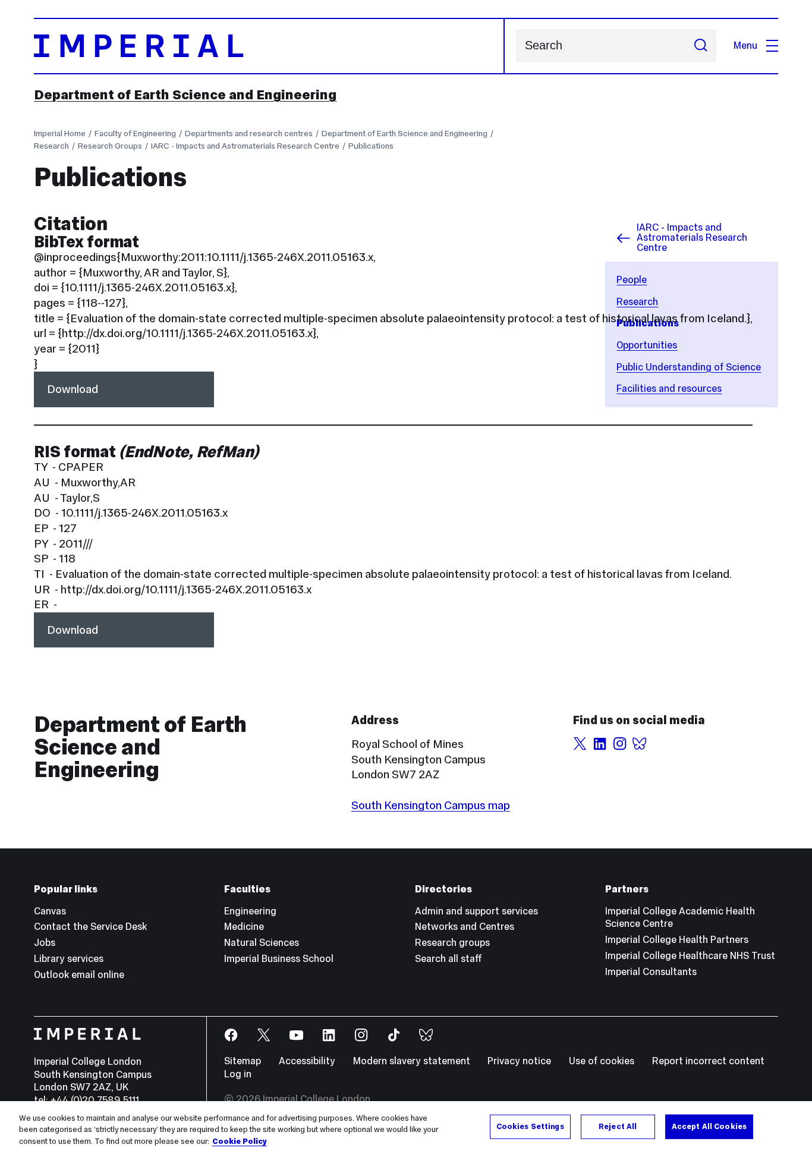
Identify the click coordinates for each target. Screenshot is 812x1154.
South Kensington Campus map (430, 805)
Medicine (244, 926)
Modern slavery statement (411, 1061)
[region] (406, 1127)
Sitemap (242, 1061)
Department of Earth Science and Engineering (185, 94)
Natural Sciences (261, 942)
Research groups (452, 942)
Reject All (618, 1126)
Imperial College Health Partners (676, 939)
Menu (745, 45)
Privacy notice (519, 1061)
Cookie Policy (239, 1141)
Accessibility (307, 1061)
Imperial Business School (278, 958)
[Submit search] (700, 45)
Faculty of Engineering (135, 133)
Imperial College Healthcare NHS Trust (690, 955)
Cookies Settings (530, 1126)
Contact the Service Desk (90, 926)
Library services (68, 958)
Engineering (250, 911)
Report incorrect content (708, 1061)
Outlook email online (79, 975)
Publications (371, 145)
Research (51, 145)
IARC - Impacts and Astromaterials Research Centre (245, 145)
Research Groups (110, 145)
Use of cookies (601, 1061)
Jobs (44, 942)
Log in (237, 1074)
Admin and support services (476, 911)
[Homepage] (269, 46)
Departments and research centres (249, 133)
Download (72, 389)
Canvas (50, 911)
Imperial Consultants (651, 972)
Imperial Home (60, 133)
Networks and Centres (464, 926)
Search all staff (448, 958)
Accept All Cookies (709, 1126)
